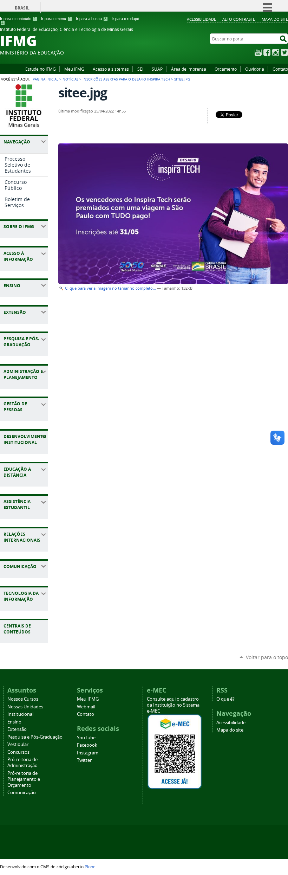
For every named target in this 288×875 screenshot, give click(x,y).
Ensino (14, 722)
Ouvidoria (254, 69)
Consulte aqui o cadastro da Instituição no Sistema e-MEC (173, 705)
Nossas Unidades (25, 707)
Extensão (17, 729)
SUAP (157, 69)
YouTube (258, 52)
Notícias (70, 79)
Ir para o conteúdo (18, 19)
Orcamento (226, 69)
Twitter (284, 52)
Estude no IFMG (40, 69)
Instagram (275, 52)
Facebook (266, 52)
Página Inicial (45, 79)
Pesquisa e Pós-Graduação (35, 737)
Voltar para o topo (267, 657)
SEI (140, 69)
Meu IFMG (74, 69)
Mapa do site (275, 19)
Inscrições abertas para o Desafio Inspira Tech (126, 79)
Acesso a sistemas (111, 69)
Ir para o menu (56, 19)
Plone (90, 866)
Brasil (22, 8)
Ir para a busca (91, 19)
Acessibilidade (201, 19)
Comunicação (21, 793)
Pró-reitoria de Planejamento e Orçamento (23, 779)
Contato (280, 69)
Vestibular (17, 744)
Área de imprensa (188, 69)
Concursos (18, 752)
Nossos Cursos (22, 699)
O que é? (225, 699)
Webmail (86, 707)
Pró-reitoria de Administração (22, 762)
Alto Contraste (238, 19)
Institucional (20, 714)
